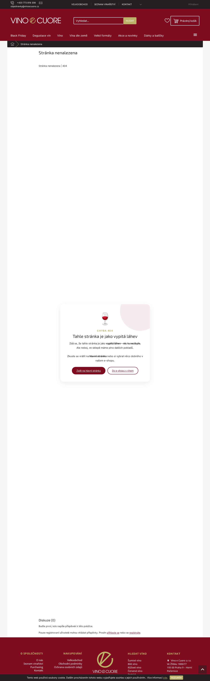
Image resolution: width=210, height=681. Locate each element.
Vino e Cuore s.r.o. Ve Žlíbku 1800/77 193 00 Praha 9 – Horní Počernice (179, 666)
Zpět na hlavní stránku (89, 370)
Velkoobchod (79, 4)
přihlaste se (113, 632)
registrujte (134, 632)
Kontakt (127, 4)
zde (165, 677)
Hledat (130, 20)
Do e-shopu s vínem (123, 370)
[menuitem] (18, 35)
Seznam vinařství (104, 4)
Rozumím (176, 677)
